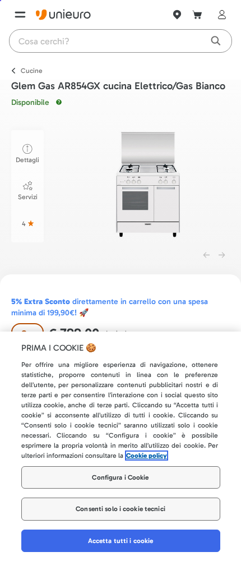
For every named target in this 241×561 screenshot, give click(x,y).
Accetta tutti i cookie (121, 541)
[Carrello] (197, 14)
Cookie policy (146, 455)
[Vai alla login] (220, 14)
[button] (148, 184)
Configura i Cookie (120, 477)
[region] (120, 446)
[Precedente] (206, 255)
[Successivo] (222, 255)
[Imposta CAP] (177, 14)
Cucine (32, 71)
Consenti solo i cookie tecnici (120, 509)
